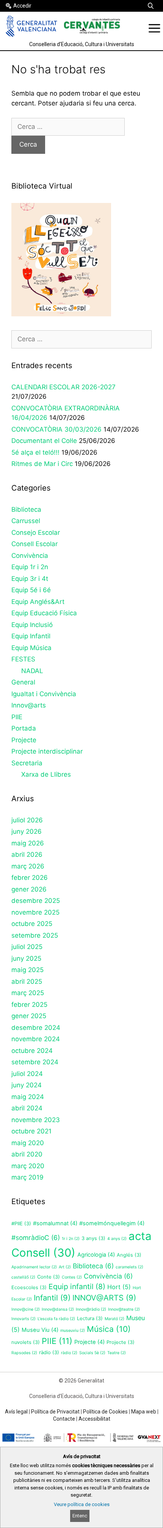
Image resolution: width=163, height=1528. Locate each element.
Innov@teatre (124, 1309)
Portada (23, 728)
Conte (48, 1277)
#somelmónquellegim (111, 1223)
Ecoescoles (29, 1287)
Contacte (64, 1419)
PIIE (16, 717)
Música (109, 1329)
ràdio (49, 1352)
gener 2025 (28, 1016)
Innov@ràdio (91, 1309)
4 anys (117, 1238)
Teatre (116, 1352)
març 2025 (27, 993)
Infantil (52, 1297)
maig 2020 (27, 1143)
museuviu (72, 1330)
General (23, 682)
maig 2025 (27, 970)
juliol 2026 (27, 820)
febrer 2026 (29, 877)
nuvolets (25, 1342)
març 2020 (27, 1166)
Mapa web (143, 1412)
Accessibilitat (94, 1419)
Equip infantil (77, 1286)
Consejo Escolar (35, 532)
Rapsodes (24, 1352)
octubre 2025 (31, 923)
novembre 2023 (35, 1120)
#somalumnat (55, 1223)
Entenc (79, 1516)
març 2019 (27, 1177)
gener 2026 (29, 889)
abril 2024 (26, 1108)
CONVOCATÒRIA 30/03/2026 (56, 429)
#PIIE (21, 1223)
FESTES (23, 659)
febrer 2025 (29, 1004)
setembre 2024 (34, 1062)
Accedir (22, 6)
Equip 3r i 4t (29, 578)
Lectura (90, 1318)
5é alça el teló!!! (35, 452)
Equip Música (31, 648)
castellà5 (23, 1277)
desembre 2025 (35, 900)
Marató (114, 1318)
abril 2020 (26, 1154)
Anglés (129, 1255)
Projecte (23, 740)
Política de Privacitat (55, 1412)
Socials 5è (92, 1352)
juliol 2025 (26, 947)
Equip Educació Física (44, 613)
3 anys (93, 1238)
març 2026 (27, 866)
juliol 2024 (27, 1073)
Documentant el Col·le (44, 440)
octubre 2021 (31, 1131)
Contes (72, 1277)
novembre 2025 (35, 912)
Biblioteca (26, 509)
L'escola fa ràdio (56, 1318)
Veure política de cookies (82, 1504)
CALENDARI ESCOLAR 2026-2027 (63, 387)
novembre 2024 (35, 1039)
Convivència (29, 555)
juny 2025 (26, 958)
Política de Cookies (105, 1412)
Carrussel (25, 521)
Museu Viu (40, 1330)
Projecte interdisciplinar (47, 751)
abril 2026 (26, 854)
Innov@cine (25, 1309)
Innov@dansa (58, 1309)
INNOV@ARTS (104, 1297)
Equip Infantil (30, 636)
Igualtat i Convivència (43, 694)
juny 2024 (26, 1085)
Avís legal (16, 1412)
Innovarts (23, 1318)
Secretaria (26, 763)
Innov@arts (28, 705)
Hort (119, 1287)
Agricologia (96, 1254)
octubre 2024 (32, 1050)
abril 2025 (26, 981)
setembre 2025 (34, 935)
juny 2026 (26, 831)
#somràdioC (35, 1238)
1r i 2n (71, 1238)
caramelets (129, 1267)
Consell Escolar (34, 544)
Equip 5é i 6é (31, 590)
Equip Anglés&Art (37, 601)
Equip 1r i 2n (29, 567)
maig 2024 (27, 1097)
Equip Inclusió (32, 625)
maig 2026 (27, 843)
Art (65, 1267)
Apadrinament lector (34, 1267)
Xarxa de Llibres (46, 774)
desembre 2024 (35, 1027)
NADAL (32, 671)
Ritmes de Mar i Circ (42, 464)
